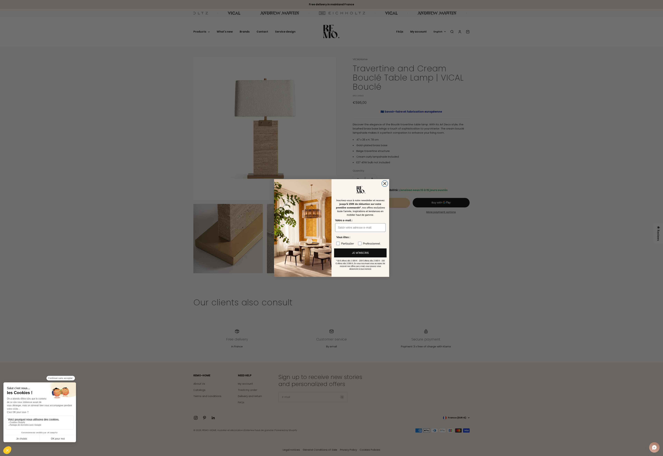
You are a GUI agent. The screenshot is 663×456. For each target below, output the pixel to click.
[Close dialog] (385, 184)
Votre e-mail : (343, 220)
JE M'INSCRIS (360, 253)
